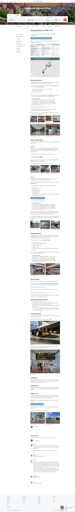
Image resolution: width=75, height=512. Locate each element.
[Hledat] (4, 1)
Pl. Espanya (55, 182)
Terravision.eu (47, 382)
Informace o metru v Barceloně (37, 92)
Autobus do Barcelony (19, 36)
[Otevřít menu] (2, 1)
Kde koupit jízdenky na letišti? (20, 44)
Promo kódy (8, 507)
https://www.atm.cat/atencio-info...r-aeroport (50, 466)
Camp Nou (51, 83)
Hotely (43, 26)
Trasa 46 (18, 39)
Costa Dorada (18, 50)
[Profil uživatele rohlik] (31, 455)
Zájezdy (8, 503)
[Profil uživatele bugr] (31, 445)
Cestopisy (23, 500)
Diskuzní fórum (24, 499)
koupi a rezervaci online (38, 388)
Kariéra (54, 500)
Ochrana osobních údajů (59, 510)
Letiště (8, 500)
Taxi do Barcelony (19, 46)
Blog (7, 504)
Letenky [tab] (10, 15)
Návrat (56, 19)
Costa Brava (18, 48)
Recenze (8, 506)
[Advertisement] (22, 61)
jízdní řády (51, 163)
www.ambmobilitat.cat (48, 292)
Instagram (39, 500)
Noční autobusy (18, 43)
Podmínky (54, 510)
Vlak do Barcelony (19, 41)
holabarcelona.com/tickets (47, 104)
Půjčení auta (18, 51)
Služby (49, 26)
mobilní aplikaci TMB (47, 301)
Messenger (39, 499)
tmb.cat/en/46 (40, 187)
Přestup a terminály (35, 26)
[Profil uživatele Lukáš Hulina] (31, 477)
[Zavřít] (74, 504)
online (33, 309)
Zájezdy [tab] (17, 15)
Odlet (47, 19)
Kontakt (54, 499)
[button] (11, 17)
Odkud (10, 19)
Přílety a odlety (57, 26)
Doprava (26, 26)
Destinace (8, 499)
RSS (38, 503)
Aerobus (18, 37)
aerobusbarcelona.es (41, 150)
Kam (28, 19)
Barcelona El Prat (18, 26)
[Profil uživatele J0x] (31, 461)
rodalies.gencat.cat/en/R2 (43, 242)
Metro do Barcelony (19, 34)
